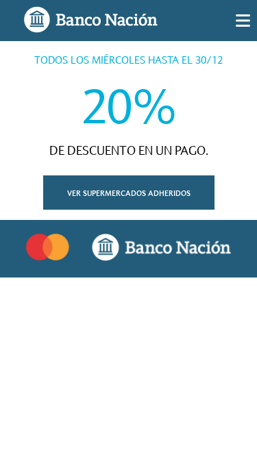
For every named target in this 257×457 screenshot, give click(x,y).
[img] (243, 20)
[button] (129, 192)
